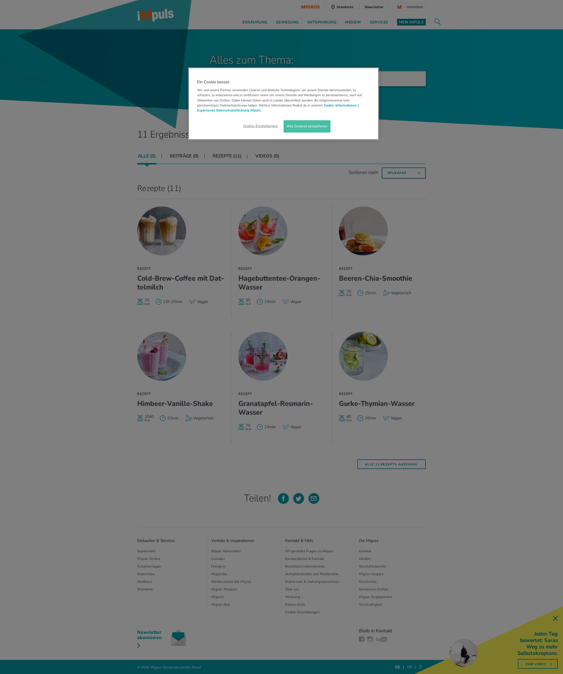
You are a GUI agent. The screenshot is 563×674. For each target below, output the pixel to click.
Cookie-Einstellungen (260, 125)
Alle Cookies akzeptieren (307, 126)
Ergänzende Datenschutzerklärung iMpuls (228, 110)
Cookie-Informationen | (341, 105)
